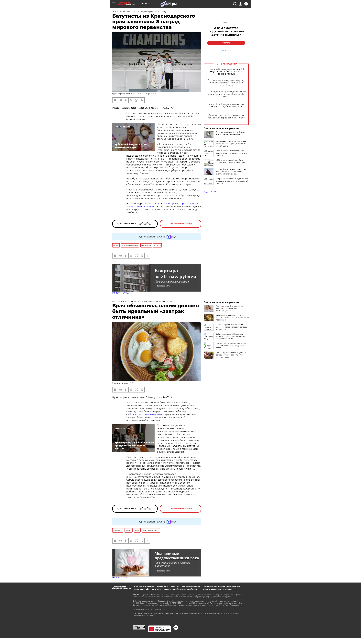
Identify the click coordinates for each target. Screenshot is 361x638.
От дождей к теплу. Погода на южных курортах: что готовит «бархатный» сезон (226, 94)
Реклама (175, 586)
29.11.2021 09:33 (118, 11)
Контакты (156, 589)
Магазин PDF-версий (191, 586)
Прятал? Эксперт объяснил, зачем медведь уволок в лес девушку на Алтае (231, 345)
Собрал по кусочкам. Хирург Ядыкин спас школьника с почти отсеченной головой (232, 181)
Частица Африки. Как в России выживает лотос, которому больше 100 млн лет (231, 327)
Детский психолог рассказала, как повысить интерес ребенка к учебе (226, 116)
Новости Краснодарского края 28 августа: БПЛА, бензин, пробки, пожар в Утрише (226, 71)
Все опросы (226, 50)
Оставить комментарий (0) (180, 224)
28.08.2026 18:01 (119, 301)
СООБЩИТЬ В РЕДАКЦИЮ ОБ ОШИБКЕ (216, 589)
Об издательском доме (143, 586)
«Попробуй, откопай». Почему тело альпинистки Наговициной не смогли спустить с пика (231, 171)
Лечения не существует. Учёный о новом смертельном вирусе (230, 133)
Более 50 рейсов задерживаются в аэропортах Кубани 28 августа (226, 105)
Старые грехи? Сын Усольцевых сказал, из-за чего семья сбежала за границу (231, 153)
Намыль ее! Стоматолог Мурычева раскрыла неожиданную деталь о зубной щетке (231, 143)
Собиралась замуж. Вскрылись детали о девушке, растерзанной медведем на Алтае (230, 336)
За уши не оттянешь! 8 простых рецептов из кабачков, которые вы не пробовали (232, 317)
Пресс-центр (162, 586)
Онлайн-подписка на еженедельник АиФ (222, 586)
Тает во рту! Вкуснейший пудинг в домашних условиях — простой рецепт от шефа (231, 355)
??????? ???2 (210, 192)
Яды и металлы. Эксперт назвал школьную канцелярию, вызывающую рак (230, 308)
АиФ (132, 383)
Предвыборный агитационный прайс (181, 589)
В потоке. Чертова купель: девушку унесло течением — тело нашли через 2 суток (226, 82)
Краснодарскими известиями (147, 414)
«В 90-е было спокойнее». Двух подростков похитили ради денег (231, 161)
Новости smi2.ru (121, 292)
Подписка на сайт (141, 589)
